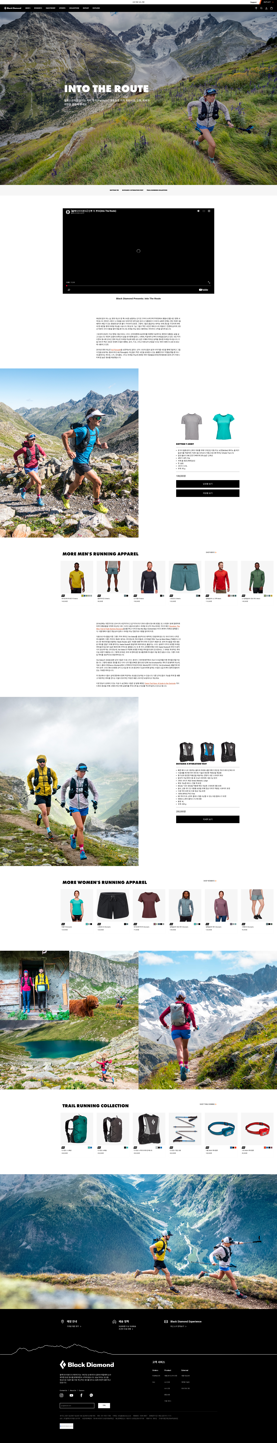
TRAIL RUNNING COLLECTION (157, 190)
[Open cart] (271, 8)
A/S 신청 (167, 1388)
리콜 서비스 (167, 1401)
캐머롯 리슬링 (185, 1382)
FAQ (153, 1382)
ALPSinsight (116, 350)
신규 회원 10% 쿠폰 (139, 2)
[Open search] (261, 8)
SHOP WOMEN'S (209, 881)
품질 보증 (167, 1395)
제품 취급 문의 (185, 1376)
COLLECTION (74, 8)
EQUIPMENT (50, 8)
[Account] (266, 8)
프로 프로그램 (185, 1388)
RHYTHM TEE (114, 190)
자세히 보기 (208, 819)
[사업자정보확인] (108, 1418)
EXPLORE (96, 8)
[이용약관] (162, 1418)
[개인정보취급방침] (172, 1418)
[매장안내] (256, 8)
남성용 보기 (208, 484)
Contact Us (63, 1390)
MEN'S (27, 8)
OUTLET (86, 8)
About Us (73, 1390)
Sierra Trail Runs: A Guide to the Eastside (160, 683)
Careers (81, 1390)
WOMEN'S (38, 8)
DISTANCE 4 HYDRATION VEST (132, 190)
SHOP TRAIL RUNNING (207, 1104)
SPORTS (62, 8)
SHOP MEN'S (210, 552)
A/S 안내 (167, 1382)
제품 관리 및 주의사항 (170, 1376)
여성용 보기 (208, 493)
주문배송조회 (156, 1376)
